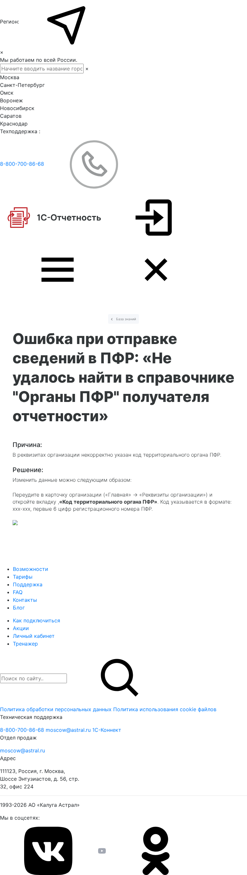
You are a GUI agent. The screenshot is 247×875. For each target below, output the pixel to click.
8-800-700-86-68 (23, 164)
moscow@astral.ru (69, 730)
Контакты (25, 600)
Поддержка (27, 584)
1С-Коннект (106, 730)
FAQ (18, 592)
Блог (19, 607)
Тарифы (22, 576)
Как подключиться (36, 620)
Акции (21, 628)
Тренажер (25, 643)
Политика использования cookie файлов (164, 709)
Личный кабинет (34, 636)
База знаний (125, 319)
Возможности (30, 569)
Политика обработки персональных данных (56, 709)
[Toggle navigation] (106, 269)
